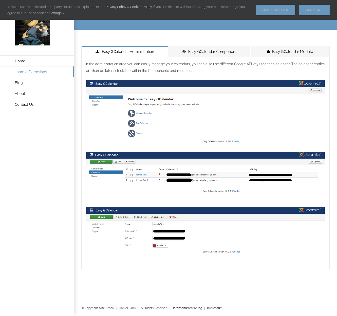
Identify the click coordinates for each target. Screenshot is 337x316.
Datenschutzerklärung (187, 308)
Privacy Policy (116, 7)
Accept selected (275, 10)
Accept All (314, 10)
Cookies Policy (141, 7)
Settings (55, 13)
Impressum (215, 308)
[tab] (125, 51)
